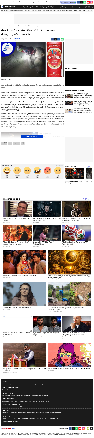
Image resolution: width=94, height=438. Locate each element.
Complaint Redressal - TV (64, 433)
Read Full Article (32, 136)
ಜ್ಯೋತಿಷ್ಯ (44, 7)
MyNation (55, 2)
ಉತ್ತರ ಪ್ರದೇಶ (16, 143)
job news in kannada (7, 424)
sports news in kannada (8, 395)
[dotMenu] (82, 6)
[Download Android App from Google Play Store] (88, 428)
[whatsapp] (84, 2)
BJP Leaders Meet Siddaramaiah (63, 10)
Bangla (41, 2)
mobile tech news (24, 407)
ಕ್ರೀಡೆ (65, 7)
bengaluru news (37, 384)
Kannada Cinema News (8, 389)
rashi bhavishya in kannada (9, 412)
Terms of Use (19, 433)
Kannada (17, 2)
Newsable (12, 2)
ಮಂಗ (10, 143)
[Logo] (9, 7)
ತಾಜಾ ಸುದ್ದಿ (21, 7)
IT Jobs (73, 424)
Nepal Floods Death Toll (80, 10)
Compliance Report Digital (79, 433)
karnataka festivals (55, 412)
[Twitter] (81, 2)
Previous (88, 11)
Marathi (50, 2)
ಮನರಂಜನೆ (37, 7)
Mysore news (46, 384)
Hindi (45, 2)
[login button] (86, 7)
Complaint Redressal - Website (48, 433)
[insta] (91, 2)
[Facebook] (78, 2)
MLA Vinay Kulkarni (48, 10)
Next (91, 11)
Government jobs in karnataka (44, 424)
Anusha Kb (17, 38)
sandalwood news (34, 389)
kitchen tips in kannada (51, 418)
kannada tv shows (45, 389)
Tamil (37, 2)
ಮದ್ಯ (23, 143)
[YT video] (88, 2)
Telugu (33, 2)
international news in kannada (72, 384)
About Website (6, 433)
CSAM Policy (35, 433)
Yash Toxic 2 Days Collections (33, 10)
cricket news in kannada (23, 395)
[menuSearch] (92, 7)
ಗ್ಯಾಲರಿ (31, 7)
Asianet (8, 428)
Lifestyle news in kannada (9, 418)
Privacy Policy (27, 433)
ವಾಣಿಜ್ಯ (77, 7)
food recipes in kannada (24, 418)
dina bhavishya (22, 412)
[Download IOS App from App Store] (91, 428)
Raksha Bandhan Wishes (16, 10)
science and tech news (36, 407)
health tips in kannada (38, 418)
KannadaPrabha (25, 2)
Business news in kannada (9, 401)
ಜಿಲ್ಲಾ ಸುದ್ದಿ (60, 7)
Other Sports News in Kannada (39, 395)
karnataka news (28, 384)
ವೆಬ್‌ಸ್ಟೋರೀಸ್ (52, 7)
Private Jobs (17, 424)
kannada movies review (22, 389)
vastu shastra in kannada (42, 412)
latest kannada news (16, 384)
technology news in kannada (10, 407)
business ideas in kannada (43, 401)
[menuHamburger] (89, 7)
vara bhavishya (31, 412)
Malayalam (5, 2)
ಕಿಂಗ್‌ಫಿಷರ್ (4, 143)
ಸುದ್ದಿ (26, 7)
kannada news (6, 384)
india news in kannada (57, 384)
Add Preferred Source (67, 2)
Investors (89, 433)
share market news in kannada (26, 401)
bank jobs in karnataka (28, 424)
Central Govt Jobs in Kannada (61, 424)
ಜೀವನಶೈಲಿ (71, 7)
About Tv (13, 433)
